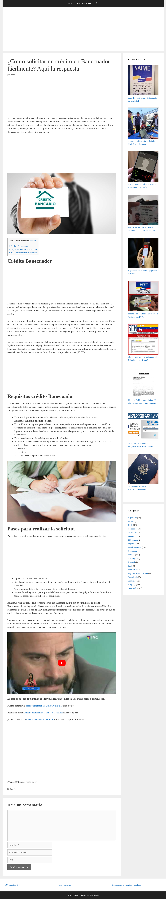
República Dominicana (138, 573)
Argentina (132, 517)
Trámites (131, 581)
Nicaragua (132, 558)
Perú (130, 566)
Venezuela (132, 588)
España (131, 544)
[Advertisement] (83, 29)
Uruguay (132, 584)
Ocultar (33, 241)
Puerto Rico (133, 569)
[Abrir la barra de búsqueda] (96, 3)
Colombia (132, 529)
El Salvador (133, 540)
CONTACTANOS (84, 3)
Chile (130, 525)
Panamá (131, 562)
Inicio (70, 3)
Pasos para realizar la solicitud (23, 252)
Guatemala (132, 551)
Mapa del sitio (65, 885)
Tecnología (133, 577)
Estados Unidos (134, 547)
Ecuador (13, 789)
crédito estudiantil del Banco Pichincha (43, 705)
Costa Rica (132, 532)
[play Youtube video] (61, 663)
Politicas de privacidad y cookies (126, 885)
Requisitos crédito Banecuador (23, 249)
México (131, 555)
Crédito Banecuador (18, 246)
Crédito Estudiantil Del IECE (40, 719)
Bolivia (131, 521)
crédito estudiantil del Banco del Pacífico (44, 712)
